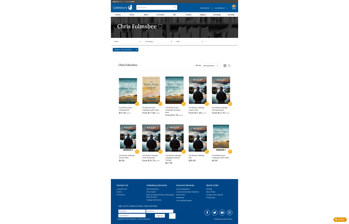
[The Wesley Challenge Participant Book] (221, 90)
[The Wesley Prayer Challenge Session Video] (221, 138)
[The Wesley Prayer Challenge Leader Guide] (151, 90)
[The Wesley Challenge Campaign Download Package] (174, 138)
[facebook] (207, 215)
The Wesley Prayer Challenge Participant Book (173, 110)
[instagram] (229, 215)
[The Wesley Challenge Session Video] (128, 138)
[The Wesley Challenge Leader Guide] (198, 90)
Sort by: (198, 65)
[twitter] (214, 215)
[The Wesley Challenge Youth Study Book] (151, 138)
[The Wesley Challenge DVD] (198, 139)
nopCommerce (227, 219)
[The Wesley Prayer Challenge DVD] (128, 91)
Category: (117, 50)
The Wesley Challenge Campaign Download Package (173, 157)
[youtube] (222, 215)
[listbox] (211, 65)
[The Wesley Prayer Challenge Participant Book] (174, 90)
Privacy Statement (144, 219)
